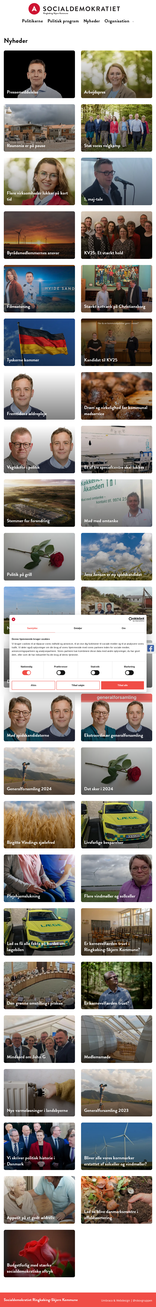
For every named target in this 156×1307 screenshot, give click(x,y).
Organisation (118, 21)
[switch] (61, 672)
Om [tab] (124, 628)
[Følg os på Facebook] (150, 648)
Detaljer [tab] (78, 628)
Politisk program (63, 21)
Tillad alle (123, 685)
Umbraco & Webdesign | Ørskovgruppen (126, 1300)
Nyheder (91, 21)
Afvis (33, 685)
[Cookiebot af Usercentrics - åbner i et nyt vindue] (131, 619)
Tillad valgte (78, 685)
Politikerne (32, 21)
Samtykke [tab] (32, 628)
